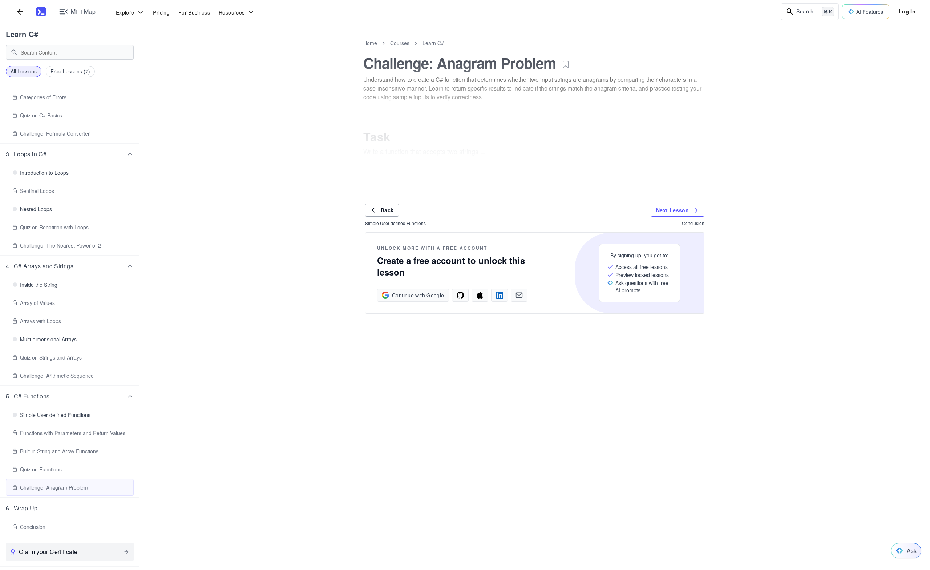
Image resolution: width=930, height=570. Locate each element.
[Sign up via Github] (460, 295)
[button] (70, 154)
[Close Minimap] (139, 51)
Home (370, 43)
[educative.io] (41, 11)
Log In (907, 11)
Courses (399, 43)
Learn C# (22, 34)
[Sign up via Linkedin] (499, 295)
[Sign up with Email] (519, 295)
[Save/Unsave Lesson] (565, 64)
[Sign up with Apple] (480, 295)
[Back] (20, 11)
